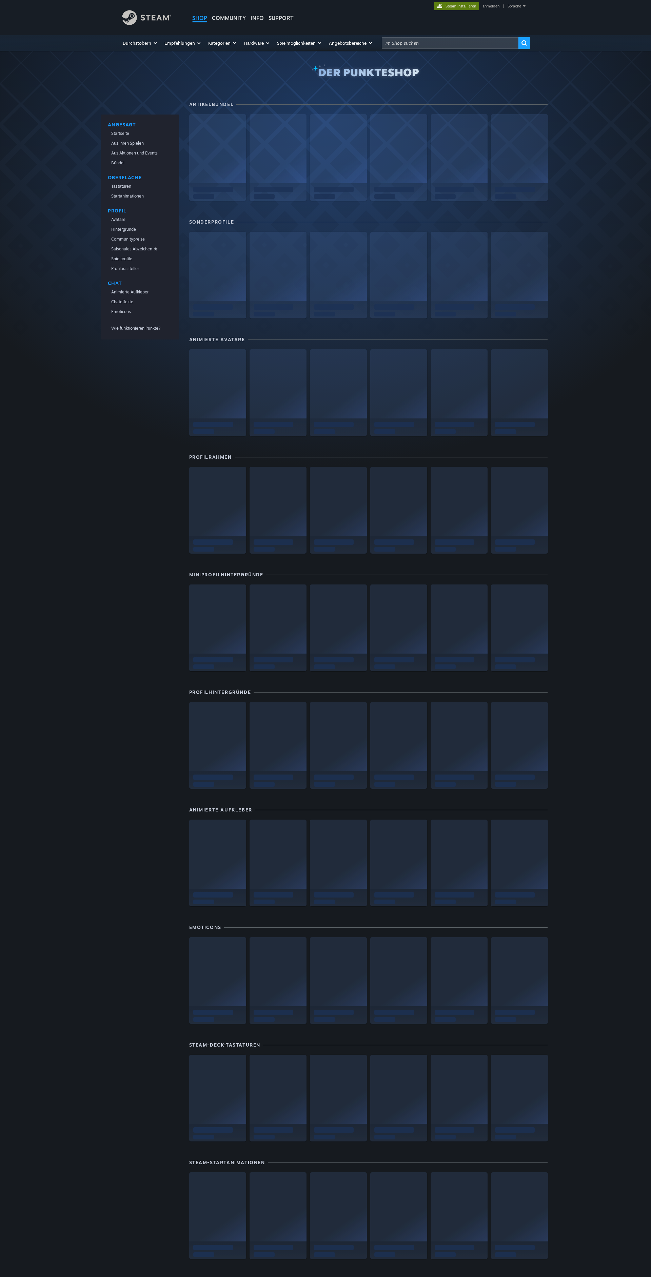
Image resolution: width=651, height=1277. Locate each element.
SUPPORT (281, 18)
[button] (140, 43)
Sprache (514, 6)
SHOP (199, 18)
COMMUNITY (229, 18)
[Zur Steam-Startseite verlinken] (146, 23)
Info (257, 18)
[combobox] (450, 43)
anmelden (490, 6)
